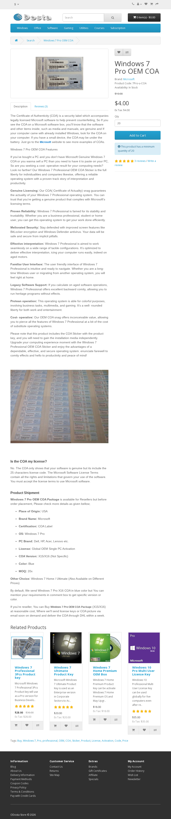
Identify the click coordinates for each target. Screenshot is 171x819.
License (96, 740)
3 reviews (140, 161)
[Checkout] (157, 4)
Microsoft (129, 79)
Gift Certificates (98, 771)
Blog (13, 766)
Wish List (133, 775)
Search (31, 40)
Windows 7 (29, 740)
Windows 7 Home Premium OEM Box (105, 670)
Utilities (83, 28)
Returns (54, 771)
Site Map (55, 775)
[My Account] (139, 4)
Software (52, 28)
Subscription (118, 28)
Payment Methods (21, 779)
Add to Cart (138, 135)
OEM (61, 740)
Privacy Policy (18, 787)
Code (118, 740)
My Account (134, 766)
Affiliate (93, 775)
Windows (22, 28)
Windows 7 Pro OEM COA (58, 40)
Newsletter (134, 779)
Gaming (68, 28)
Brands (93, 766)
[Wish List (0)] (146, 4)
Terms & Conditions (22, 791)
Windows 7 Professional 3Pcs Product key (25, 672)
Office (37, 28)
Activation (107, 740)
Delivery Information (22, 775)
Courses (99, 28)
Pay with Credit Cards (23, 796)
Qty (117, 116)
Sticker (76, 740)
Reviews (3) (41, 106)
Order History (136, 771)
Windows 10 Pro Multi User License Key (143, 670)
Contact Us (56, 766)
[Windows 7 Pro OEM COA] (59, 73)
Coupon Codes (19, 783)
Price (125, 740)
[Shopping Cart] (151, 4)
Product (86, 740)
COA (68, 740)
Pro (39, 740)
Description (21, 106)
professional (50, 740)
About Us (15, 771)
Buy (19, 740)
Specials (93, 779)
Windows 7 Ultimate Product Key (63, 670)
